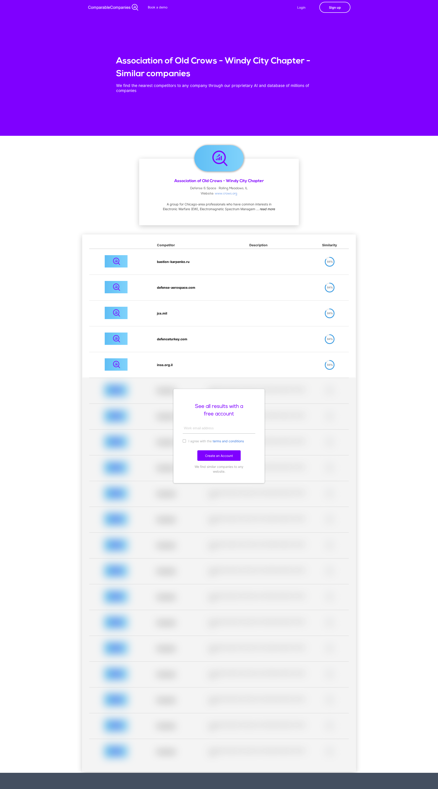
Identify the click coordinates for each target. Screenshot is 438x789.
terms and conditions (228, 441)
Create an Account (219, 456)
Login (301, 7)
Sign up (335, 7)
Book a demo (157, 7)
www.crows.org (226, 193)
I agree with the (216, 441)
